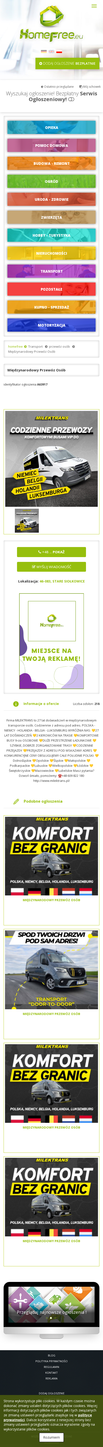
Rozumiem (51, 1437)
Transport (35, 346)
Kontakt (51, 1372)
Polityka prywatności (51, 1361)
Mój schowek (91, 87)
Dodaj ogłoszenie (51, 1393)
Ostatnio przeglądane (58, 87)
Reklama (51, 1378)
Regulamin (51, 1367)
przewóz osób (59, 346)
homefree (15, 346)
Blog (51, 1355)
